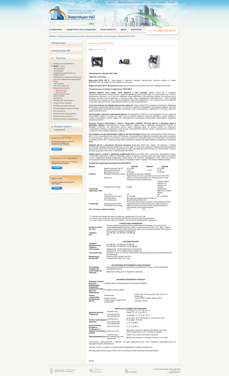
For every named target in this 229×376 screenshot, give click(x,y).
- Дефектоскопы (59, 66)
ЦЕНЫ (123, 30)
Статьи (153, 2)
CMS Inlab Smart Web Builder (63, 371)
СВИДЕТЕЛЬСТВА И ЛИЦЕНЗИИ (81, 30)
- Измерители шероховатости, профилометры (64, 74)
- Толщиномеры (59, 68)
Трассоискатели (59, 111)
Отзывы (162, 2)
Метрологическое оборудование (65, 119)
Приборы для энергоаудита (63, 100)
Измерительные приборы (63, 116)
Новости (111, 2)
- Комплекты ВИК (60, 92)
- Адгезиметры (58, 83)
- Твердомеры (58, 71)
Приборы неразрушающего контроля (71, 36)
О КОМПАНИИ (55, 30)
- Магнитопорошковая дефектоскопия (61, 95)
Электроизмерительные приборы (66, 108)
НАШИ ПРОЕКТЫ (108, 30)
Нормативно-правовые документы (130, 2)
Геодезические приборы (62, 103)
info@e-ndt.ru (175, 370)
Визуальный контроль (95, 36)
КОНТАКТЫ (136, 30)
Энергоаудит (59, 42)
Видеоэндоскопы (110, 36)
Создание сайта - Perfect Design (65, 370)
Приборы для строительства (64, 106)
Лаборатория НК (61, 50)
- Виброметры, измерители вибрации (67, 77)
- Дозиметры (57, 98)
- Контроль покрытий (61, 86)
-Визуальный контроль (61, 88)
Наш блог (171, 2)
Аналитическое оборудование (64, 114)
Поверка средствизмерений (62, 128)
